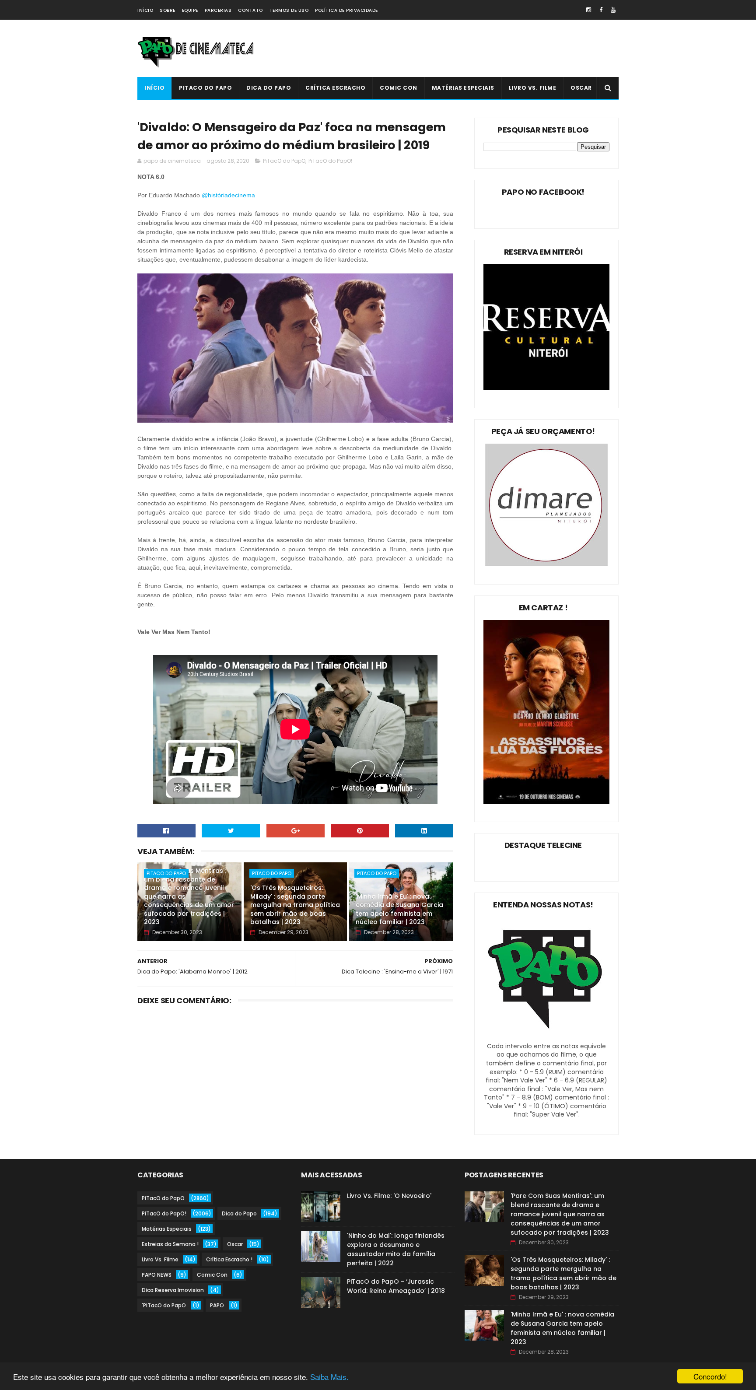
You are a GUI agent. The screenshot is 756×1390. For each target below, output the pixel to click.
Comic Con (398, 87)
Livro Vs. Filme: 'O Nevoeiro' (389, 1195)
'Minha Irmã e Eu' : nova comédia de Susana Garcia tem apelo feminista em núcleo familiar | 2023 (399, 909)
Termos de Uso (289, 10)
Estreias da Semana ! (170, 1244)
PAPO (217, 1305)
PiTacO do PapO (205, 87)
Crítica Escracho (335, 87)
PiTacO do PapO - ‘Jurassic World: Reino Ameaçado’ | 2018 (396, 1286)
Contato (250, 10)
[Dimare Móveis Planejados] (546, 564)
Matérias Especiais (463, 87)
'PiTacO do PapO (164, 1305)
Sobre (167, 10)
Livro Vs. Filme (532, 87)
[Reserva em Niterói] (546, 388)
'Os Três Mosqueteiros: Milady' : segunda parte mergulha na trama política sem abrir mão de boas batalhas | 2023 (295, 904)
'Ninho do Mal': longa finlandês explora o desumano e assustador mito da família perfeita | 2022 (395, 1249)
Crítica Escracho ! (229, 1259)
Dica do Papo (268, 87)
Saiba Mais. (329, 1376)
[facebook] (601, 10)
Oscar (581, 87)
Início (145, 10)
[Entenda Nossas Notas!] (546, 1037)
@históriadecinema (229, 195)
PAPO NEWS (157, 1274)
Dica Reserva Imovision (173, 1290)
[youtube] (613, 10)
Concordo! (710, 1376)
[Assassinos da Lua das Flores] (546, 801)
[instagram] (588, 10)
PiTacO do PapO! (330, 161)
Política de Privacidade (346, 10)
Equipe (190, 10)
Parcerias (218, 10)
